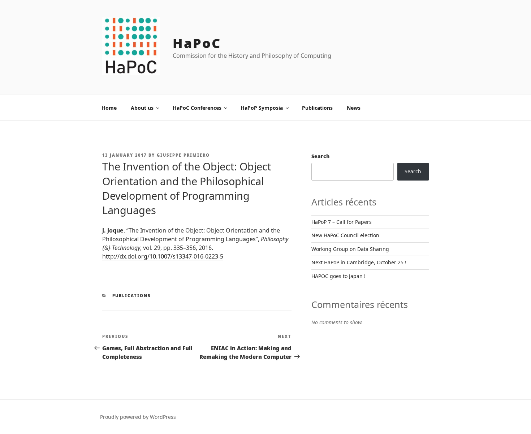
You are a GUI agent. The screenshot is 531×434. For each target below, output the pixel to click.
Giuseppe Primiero (183, 155)
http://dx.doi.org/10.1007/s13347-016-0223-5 (162, 256)
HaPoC (197, 43)
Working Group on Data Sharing (350, 249)
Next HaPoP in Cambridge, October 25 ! (358, 262)
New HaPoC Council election (345, 235)
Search (320, 156)
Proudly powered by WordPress (138, 416)
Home (109, 107)
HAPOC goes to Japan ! (338, 276)
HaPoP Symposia (262, 107)
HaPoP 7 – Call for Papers (341, 221)
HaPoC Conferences (197, 107)
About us (142, 107)
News (354, 107)
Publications (317, 107)
